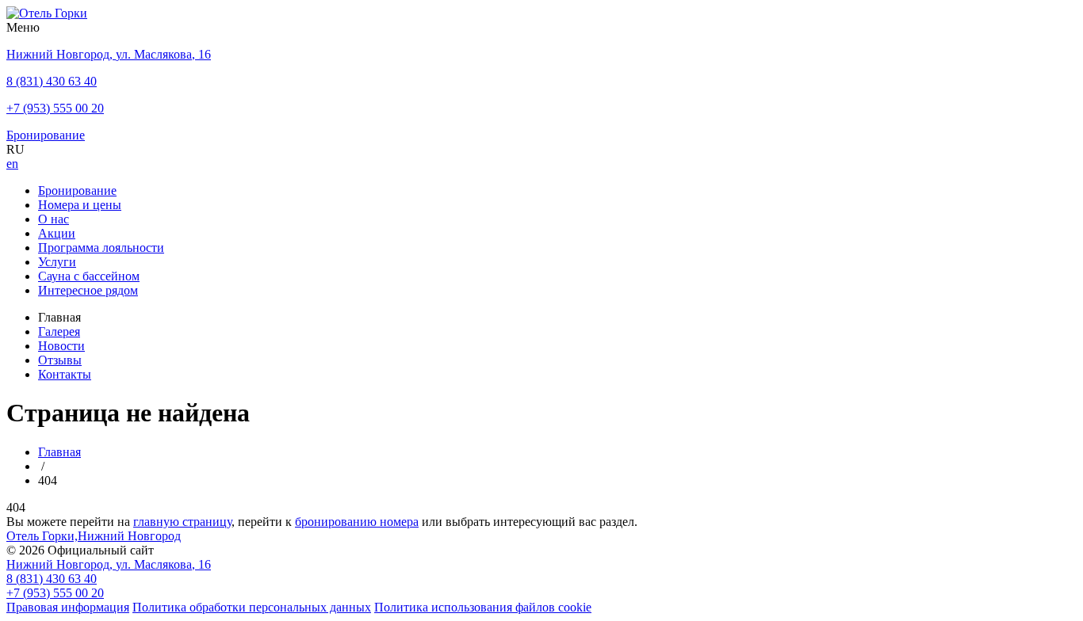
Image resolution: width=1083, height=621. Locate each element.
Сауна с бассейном (89, 276)
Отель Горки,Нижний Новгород (93, 536)
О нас (53, 219)
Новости (61, 345)
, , (108, 564)
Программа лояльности (101, 247)
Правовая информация (67, 607)
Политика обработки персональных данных (251, 607)
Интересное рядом (88, 290)
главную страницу (182, 521)
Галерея (59, 331)
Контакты (64, 374)
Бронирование (77, 190)
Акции (56, 233)
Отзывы (60, 360)
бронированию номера (357, 521)
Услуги (57, 262)
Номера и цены (79, 204)
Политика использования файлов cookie (482, 607)
